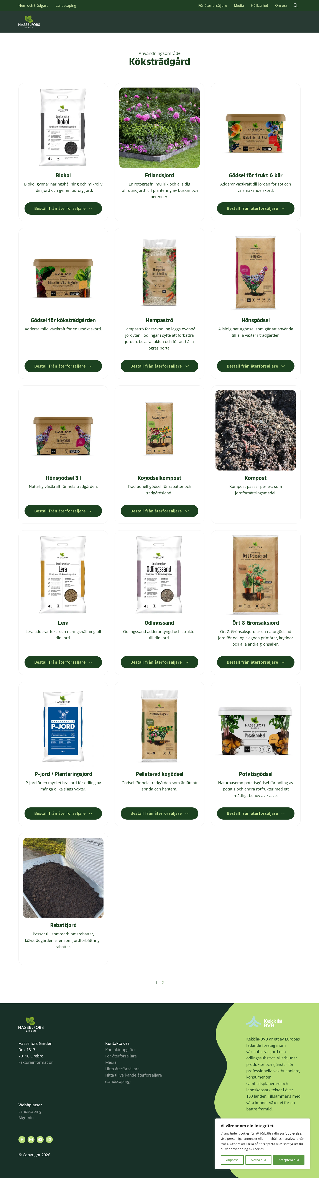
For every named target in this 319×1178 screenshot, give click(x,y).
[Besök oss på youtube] (40, 1139)
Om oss (281, 5)
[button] (295, 5)
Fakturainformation (36, 1062)
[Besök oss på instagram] (31, 1139)
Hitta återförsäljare (122, 1068)
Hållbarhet (259, 5)
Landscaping (66, 5)
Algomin (26, 1117)
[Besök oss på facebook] (21, 1139)
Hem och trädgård (33, 5)
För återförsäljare (212, 5)
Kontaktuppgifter (120, 1049)
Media (239, 5)
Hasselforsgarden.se (35, 21)
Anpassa (232, 1160)
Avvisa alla (258, 1160)
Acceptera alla (288, 1160)
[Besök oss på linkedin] (49, 1139)
